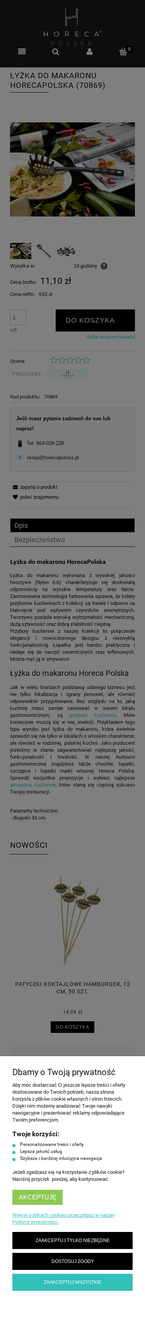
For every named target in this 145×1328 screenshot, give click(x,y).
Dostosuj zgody (72, 1261)
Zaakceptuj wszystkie (72, 1282)
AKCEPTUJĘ (37, 1197)
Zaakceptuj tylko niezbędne (73, 1240)
